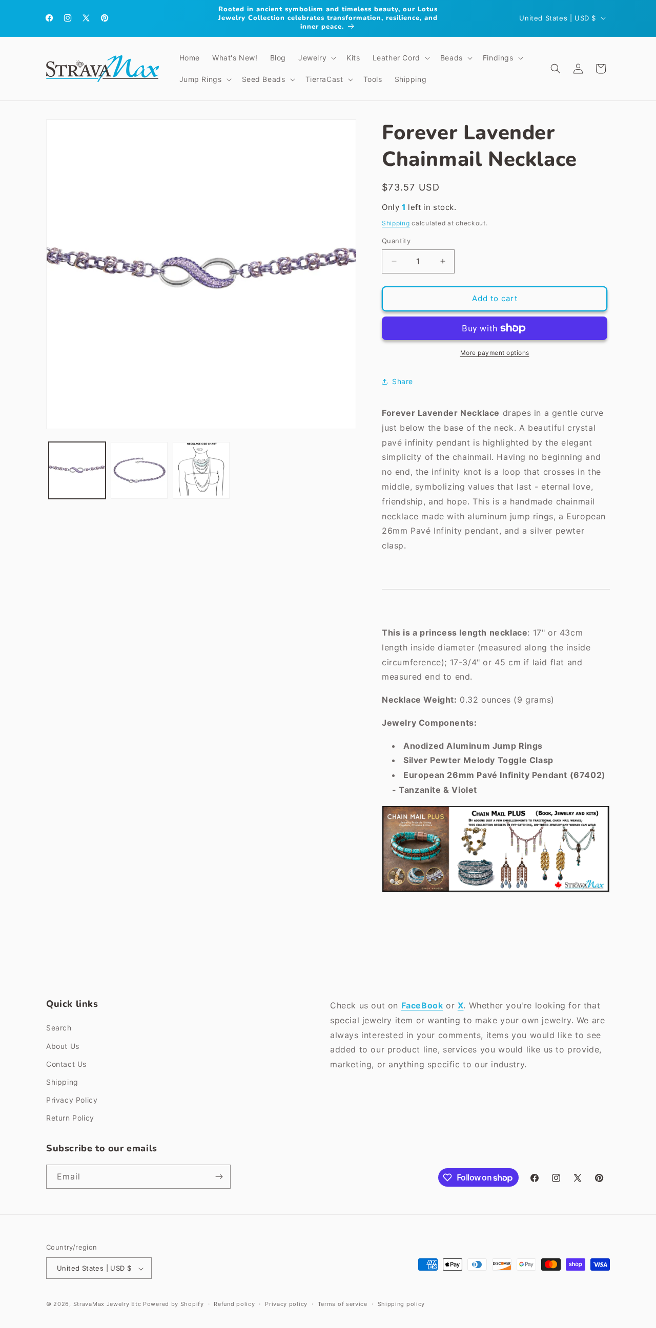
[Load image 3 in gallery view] (201, 470)
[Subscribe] (219, 1177)
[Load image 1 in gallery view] (77, 470)
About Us (62, 1046)
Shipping (396, 223)
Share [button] (402, 381)
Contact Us (66, 1064)
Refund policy (234, 1304)
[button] (316, 58)
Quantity (396, 241)
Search (59, 1028)
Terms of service (342, 1304)
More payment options (494, 352)
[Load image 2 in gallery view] (139, 470)
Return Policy (70, 1118)
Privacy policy (286, 1304)
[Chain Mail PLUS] (496, 892)
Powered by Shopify (173, 1304)
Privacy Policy (71, 1099)
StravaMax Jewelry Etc (107, 1304)
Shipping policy (401, 1304)
